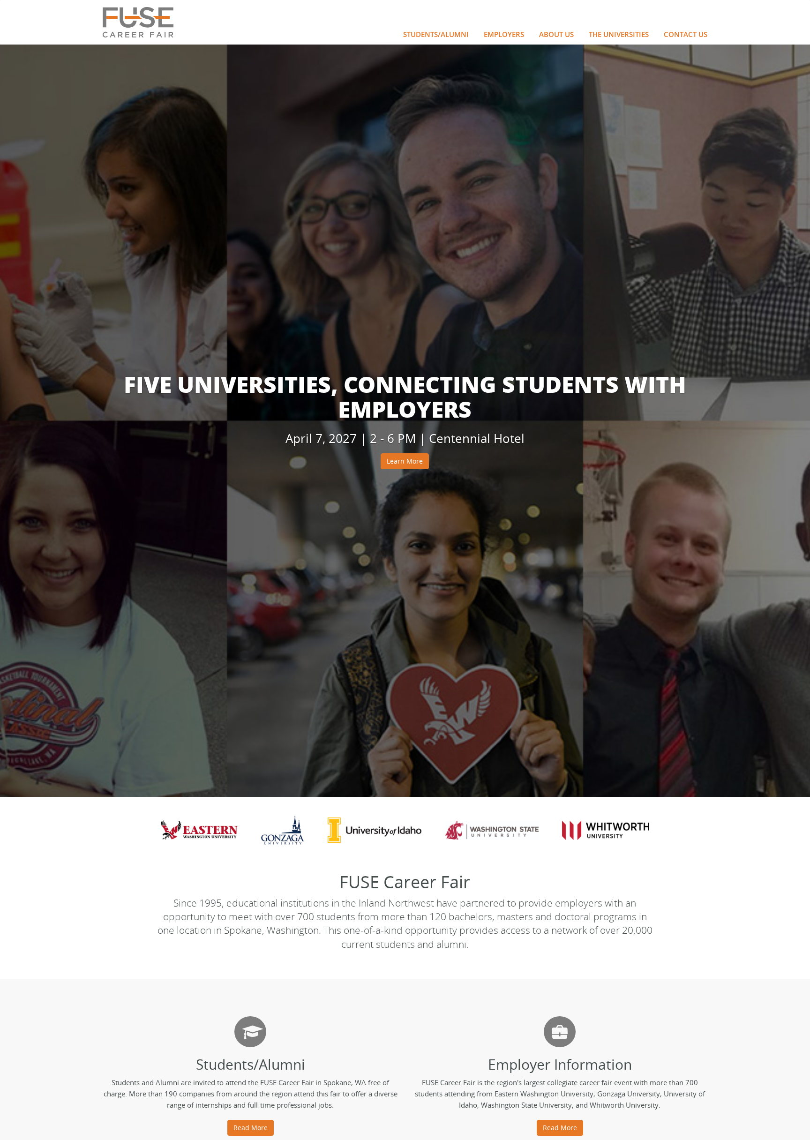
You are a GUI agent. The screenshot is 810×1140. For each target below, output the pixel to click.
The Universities (619, 34)
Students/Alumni (436, 34)
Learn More (405, 461)
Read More (250, 1127)
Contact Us (685, 34)
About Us (556, 34)
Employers (504, 34)
